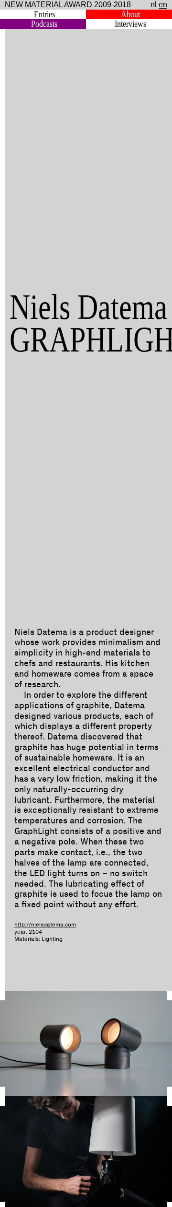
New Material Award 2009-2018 (68, 4)
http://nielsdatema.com (45, 925)
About (130, 14)
